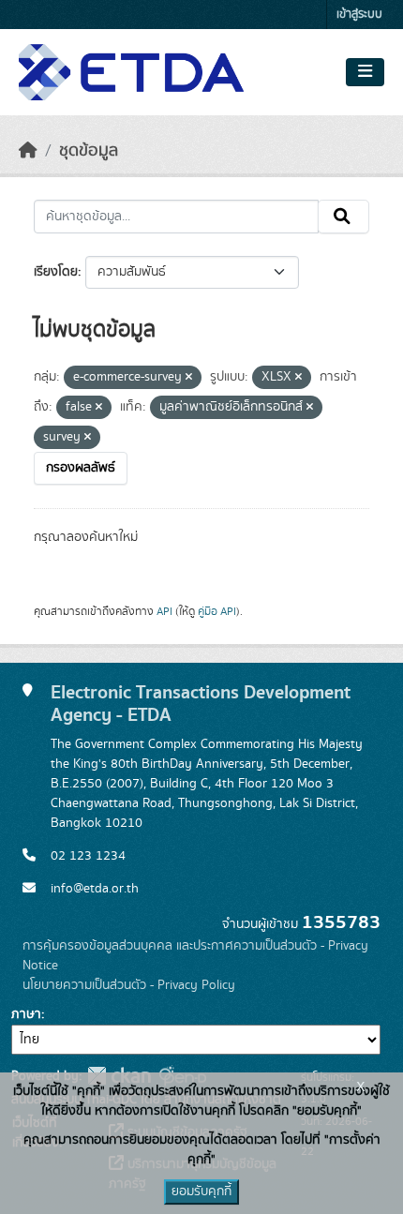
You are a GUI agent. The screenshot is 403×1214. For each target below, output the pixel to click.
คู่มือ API (217, 611)
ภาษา (26, 1014)
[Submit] (343, 216)
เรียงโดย (56, 271)
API (164, 611)
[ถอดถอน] (189, 377)
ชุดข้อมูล (88, 151)
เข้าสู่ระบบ (359, 14)
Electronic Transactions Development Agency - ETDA (201, 704)
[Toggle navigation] (365, 72)
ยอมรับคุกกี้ (201, 1191)
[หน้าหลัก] (28, 151)
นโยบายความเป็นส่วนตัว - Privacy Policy (128, 985)
